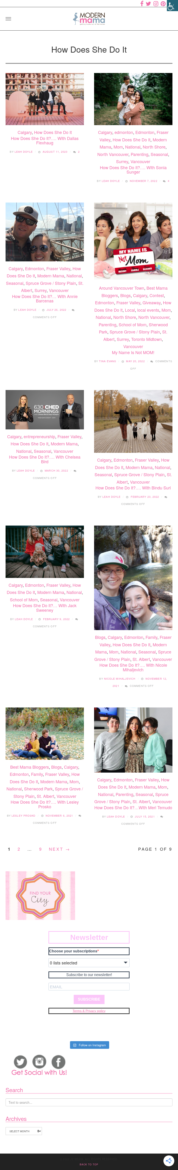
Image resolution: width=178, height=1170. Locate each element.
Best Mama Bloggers (29, 767)
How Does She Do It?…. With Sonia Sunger (133, 169)
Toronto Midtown (146, 339)
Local (130, 310)
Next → (59, 849)
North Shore (154, 147)
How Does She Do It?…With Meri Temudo (133, 807)
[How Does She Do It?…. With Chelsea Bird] (45, 409)
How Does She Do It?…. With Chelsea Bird (44, 459)
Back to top (89, 1164)
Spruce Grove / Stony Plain (51, 283)
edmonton (123, 132)
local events (148, 310)
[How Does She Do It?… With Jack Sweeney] (45, 552)
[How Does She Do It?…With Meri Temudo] (133, 740)
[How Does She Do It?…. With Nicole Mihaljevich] (133, 578)
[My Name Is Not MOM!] (133, 242)
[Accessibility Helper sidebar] (172, 5)
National (132, 147)
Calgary (25, 132)
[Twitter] (148, 3)
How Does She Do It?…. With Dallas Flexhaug (45, 140)
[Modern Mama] (89, 17)
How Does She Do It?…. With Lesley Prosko (45, 804)
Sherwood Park (38, 789)
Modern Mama (50, 276)
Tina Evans (107, 361)
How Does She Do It (53, 132)
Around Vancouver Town (121, 288)
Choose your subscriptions (73, 951)
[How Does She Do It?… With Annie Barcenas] (45, 232)
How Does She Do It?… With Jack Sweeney (44, 607)
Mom (118, 147)
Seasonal (159, 154)
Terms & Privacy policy (89, 1011)
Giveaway (152, 302)
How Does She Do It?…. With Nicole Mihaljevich (133, 667)
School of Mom (132, 324)
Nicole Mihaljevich (120, 678)
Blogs (125, 295)
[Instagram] (155, 3)
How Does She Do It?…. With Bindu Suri (133, 488)
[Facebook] (141, 3)
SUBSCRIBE (89, 999)
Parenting (139, 154)
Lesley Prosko (23, 815)
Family (151, 637)
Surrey (122, 161)
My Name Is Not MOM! (133, 352)
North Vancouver (112, 154)
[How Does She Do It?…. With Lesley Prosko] (45, 733)
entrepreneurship (39, 436)
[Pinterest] (163, 3)
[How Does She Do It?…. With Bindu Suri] (133, 421)
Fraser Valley (58, 268)
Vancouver (140, 161)
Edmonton (144, 132)
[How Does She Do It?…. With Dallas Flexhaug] (45, 99)
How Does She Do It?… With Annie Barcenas (45, 298)
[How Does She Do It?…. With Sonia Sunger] (133, 99)
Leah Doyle (24, 151)
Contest (156, 295)
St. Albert (141, 659)
